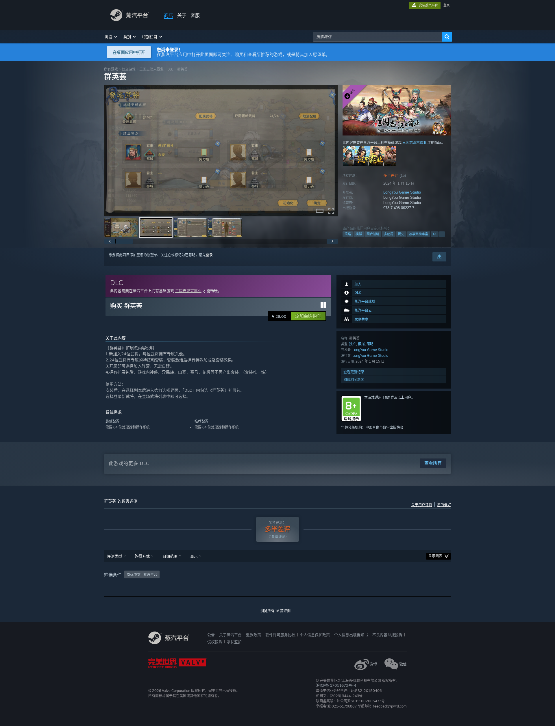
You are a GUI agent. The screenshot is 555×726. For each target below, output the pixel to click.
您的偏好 (444, 505)
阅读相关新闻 (353, 380)
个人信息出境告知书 (351, 634)
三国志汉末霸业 (151, 69)
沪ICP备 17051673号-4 (336, 685)
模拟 (359, 234)
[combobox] (377, 37)
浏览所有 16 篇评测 (275, 611)
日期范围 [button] (169, 556)
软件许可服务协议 (280, 634)
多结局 (388, 234)
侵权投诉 (214, 641)
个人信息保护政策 (315, 634)
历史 (401, 234)
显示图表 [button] (435, 556)
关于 (181, 15)
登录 (446, 5)
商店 (168, 15)
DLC (170, 69)
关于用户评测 (421, 505)
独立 (352, 344)
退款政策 (253, 634)
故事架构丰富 (418, 234)
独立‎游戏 (129, 69)
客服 (195, 15)
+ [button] (442, 234)
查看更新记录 (353, 372)
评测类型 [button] (114, 556)
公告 (211, 634)
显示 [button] (194, 556)
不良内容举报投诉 (387, 634)
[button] (111, 36)
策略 (348, 234)
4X (434, 234)
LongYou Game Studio (402, 192)
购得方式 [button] (142, 556)
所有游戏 (111, 69)
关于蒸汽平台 (230, 634)
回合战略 (373, 234)
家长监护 (234, 641)
